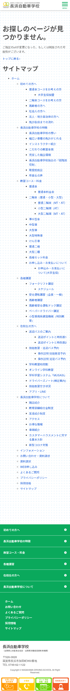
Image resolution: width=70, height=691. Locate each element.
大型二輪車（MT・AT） (52, 214)
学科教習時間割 (38, 364)
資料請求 (25, 461)
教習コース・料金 (31, 181)
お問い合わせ (13, 607)
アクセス (34, 419)
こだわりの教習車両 (41, 149)
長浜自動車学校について (35, 397)
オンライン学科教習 (41, 370)
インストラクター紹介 (42, 144)
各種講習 (25, 278)
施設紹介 (34, 402)
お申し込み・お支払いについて (48, 263)
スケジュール (46, 289)
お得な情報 (36, 424)
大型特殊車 (36, 235)
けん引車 (34, 241)
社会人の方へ (37, 111)
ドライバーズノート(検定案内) (47, 381)
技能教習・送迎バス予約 (44, 348)
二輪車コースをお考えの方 (45, 100)
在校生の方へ (28, 326)
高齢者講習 (36, 300)
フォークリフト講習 (41, 284)
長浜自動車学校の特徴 (33, 127)
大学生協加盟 (46, 95)
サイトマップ (28, 489)
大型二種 (34, 252)
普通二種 (34, 246)
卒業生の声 (36, 175)
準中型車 (34, 219)
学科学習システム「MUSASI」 (48, 375)
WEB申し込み (28, 467)
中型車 (33, 225)
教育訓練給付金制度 (41, 408)
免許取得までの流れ (41, 122)
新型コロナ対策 (38, 445)
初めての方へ (28, 84)
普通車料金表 (46, 192)
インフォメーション (32, 450)
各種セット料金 (38, 257)
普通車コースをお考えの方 (45, 89)
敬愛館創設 (36, 170)
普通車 (33, 186)
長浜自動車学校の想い (42, 133)
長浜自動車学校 (16, 646)
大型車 (33, 230)
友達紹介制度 (37, 413)
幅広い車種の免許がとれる (45, 138)
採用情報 (25, 483)
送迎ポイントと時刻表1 (52, 337)
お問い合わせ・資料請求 (35, 456)
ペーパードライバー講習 (44, 311)
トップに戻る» (11, 59)
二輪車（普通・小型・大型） (46, 197)
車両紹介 (34, 430)
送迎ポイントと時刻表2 (52, 342)
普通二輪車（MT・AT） (52, 203)
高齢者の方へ (37, 106)
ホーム (15, 78)
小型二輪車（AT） (49, 208)
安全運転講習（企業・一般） (46, 294)
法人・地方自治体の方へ (44, 117)
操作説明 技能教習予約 (52, 353)
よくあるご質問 (29, 472)
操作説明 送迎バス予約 (52, 359)
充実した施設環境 (40, 155)
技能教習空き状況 (40, 386)
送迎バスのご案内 (40, 331)
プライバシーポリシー (33, 478)
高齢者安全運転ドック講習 (45, 305)
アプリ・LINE (37, 392)
